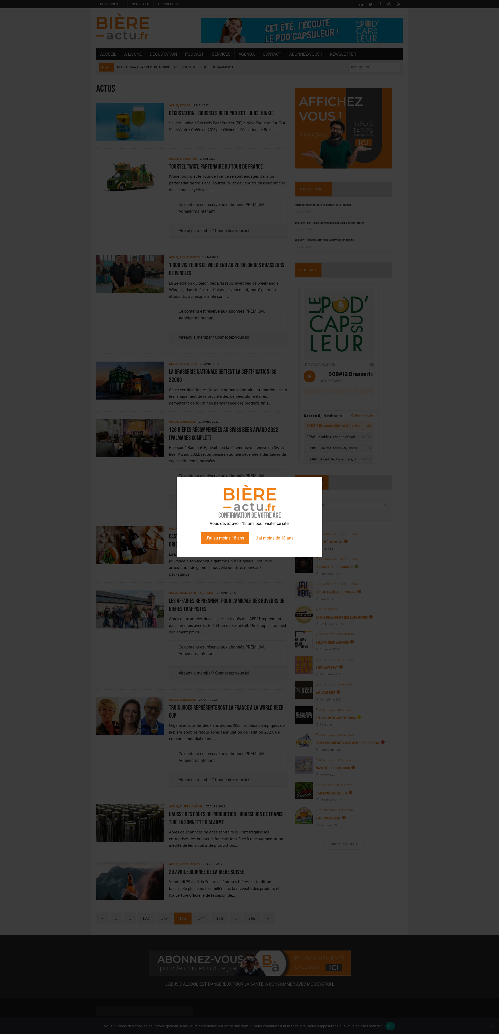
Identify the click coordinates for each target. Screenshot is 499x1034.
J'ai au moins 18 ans (225, 538)
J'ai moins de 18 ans (274, 538)
